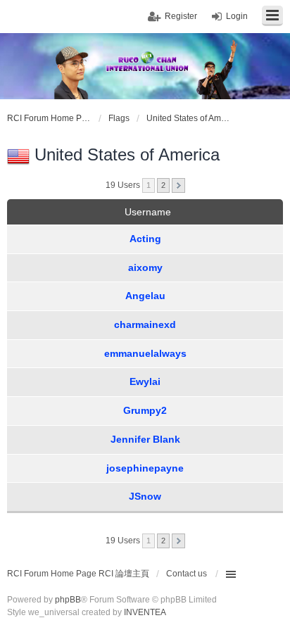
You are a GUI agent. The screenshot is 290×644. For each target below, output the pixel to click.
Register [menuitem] (181, 16)
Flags (119, 118)
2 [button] (163, 185)
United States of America (188, 118)
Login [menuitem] (237, 16)
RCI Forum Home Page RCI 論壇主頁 (49, 118)
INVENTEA (145, 612)
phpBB (68, 600)
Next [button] (178, 185)
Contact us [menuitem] (186, 574)
